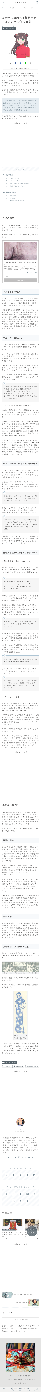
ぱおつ (20, 1129)
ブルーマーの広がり (15, 180)
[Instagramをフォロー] (18, 1157)
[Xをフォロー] (12, 1157)
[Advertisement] (20, 144)
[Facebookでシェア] (15, 63)
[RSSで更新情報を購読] (32, 1157)
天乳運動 (12, 198)
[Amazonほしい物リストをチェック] (25, 1157)
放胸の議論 (13, 195)
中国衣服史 (20, 1066)
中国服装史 (8, 1066)
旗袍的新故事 (20, 2)
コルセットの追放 (15, 178)
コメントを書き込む (20, 1320)
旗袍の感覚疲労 (32, 1066)
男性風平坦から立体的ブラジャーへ (19, 186)
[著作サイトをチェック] (8, 1157)
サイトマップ (30, 1379)
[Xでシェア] (10, 63)
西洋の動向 (9, 175)
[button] (30, 63)
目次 (17, 169)
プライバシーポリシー (14, 1379)
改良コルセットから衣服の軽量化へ (19, 183)
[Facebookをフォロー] (15, 1157)
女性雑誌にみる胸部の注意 (17, 200)
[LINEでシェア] (25, 63)
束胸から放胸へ (11, 192)
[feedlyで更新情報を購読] (29, 1157)
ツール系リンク (20, 1383)
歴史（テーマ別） (10, 1062)
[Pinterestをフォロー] (22, 1157)
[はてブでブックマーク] (20, 63)
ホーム (12, 1376)
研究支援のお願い (24, 1376)
